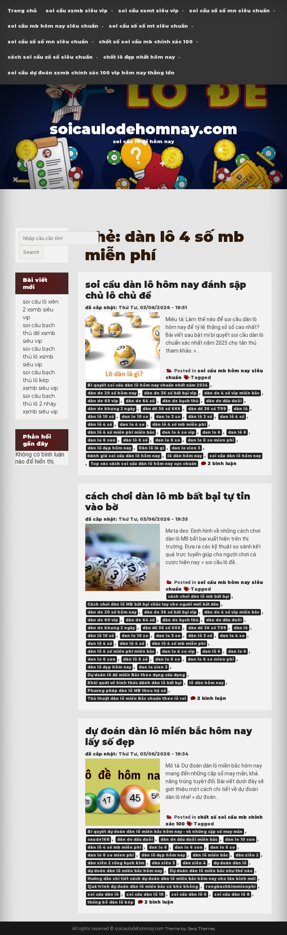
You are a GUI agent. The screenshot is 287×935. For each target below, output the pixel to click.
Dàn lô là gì (151, 448)
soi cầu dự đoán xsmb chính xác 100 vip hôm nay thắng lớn (91, 73)
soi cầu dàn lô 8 (232, 894)
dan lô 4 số (232, 416)
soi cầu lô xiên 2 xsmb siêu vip (41, 309)
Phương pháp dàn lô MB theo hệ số (126, 690)
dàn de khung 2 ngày (111, 408)
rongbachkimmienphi (231, 886)
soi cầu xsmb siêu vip (77, 10)
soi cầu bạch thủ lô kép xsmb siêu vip (40, 380)
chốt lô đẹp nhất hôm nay (139, 57)
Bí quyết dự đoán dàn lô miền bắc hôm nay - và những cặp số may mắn (165, 831)
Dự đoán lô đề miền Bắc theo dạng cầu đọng (136, 675)
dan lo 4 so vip (178, 432)
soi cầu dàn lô (103, 894)
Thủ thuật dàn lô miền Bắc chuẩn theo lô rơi (136, 698)
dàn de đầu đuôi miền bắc (188, 839)
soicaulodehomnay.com (143, 129)
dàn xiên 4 (194, 863)
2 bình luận (222, 463)
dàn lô (241, 408)
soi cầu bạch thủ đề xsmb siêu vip (39, 333)
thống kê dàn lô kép (110, 902)
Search (31, 252)
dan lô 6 (237, 432)
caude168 (98, 839)
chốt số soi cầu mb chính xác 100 (146, 41)
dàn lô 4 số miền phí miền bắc (120, 432)
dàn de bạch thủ (180, 401)
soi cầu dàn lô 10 (145, 894)
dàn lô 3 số (200, 416)
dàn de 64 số (140, 401)
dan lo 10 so (134, 416)
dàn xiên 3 (163, 863)
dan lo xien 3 (186, 448)
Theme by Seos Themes (190, 928)
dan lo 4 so (132, 424)
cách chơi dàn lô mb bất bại (198, 596)
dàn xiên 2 (247, 855)
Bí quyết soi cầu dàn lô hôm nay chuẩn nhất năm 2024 (147, 385)
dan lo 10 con (240, 839)
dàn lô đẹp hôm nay (109, 448)
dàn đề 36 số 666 (161, 408)
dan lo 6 (211, 432)
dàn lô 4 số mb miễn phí (179, 424)
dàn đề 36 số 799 (207, 408)
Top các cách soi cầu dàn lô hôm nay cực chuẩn (143, 463)
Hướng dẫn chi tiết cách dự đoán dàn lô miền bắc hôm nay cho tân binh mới (171, 878)
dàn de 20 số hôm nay (111, 393)
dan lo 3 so (168, 416)
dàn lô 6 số (135, 440)
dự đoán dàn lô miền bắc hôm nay (124, 870)
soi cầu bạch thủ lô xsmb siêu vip (39, 356)
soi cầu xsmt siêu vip (148, 10)
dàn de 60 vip (102, 401)
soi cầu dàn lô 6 (189, 894)
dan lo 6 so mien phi (211, 440)
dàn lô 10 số (100, 416)
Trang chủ (22, 10)
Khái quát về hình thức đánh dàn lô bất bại (134, 682)
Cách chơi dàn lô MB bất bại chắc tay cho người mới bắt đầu (153, 604)
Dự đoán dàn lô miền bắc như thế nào (211, 870)
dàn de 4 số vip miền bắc (231, 393)
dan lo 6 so (167, 440)
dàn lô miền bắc (210, 855)
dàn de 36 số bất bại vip (170, 393)
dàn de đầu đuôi (224, 401)
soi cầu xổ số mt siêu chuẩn (148, 26)
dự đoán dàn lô (230, 863)
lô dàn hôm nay (184, 455)
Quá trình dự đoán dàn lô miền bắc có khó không (142, 886)
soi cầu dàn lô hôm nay (235, 455)
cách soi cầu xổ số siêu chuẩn (50, 57)
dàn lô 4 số (99, 424)
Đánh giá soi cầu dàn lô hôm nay (123, 455)
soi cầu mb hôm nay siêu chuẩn (52, 26)
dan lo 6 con (101, 440)
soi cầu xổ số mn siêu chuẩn (229, 10)
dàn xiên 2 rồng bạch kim (115, 863)
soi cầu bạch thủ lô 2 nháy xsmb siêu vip (40, 404)
